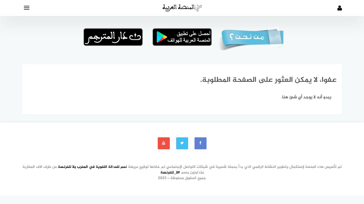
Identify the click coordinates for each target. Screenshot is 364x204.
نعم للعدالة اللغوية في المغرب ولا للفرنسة (92, 167)
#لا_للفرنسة (170, 172)
